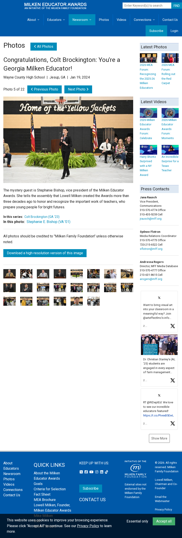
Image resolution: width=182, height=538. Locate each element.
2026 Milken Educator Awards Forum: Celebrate (147, 129)
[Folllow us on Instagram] (97, 472)
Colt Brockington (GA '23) (41, 217)
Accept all (164, 521)
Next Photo (77, 89)
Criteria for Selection (50, 489)
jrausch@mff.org (151, 218)
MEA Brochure (45, 500)
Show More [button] (159, 438)
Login (174, 31)
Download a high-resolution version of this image (45, 253)
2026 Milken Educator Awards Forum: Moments (169, 129)
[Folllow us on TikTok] (107, 472)
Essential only (137, 521)
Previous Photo (45, 89)
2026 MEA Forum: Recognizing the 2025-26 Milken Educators (148, 76)
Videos (121, 20)
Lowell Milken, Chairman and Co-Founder (166, 484)
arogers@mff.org (151, 279)
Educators (54, 20)
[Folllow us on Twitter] (81, 472)
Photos (104, 20)
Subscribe (156, 31)
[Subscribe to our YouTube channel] (92, 472)
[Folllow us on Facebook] (86, 472)
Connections (142, 20)
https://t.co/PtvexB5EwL (158, 415)
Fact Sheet (42, 494)
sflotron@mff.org (151, 248)
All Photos (44, 46)
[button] (159, 311)
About (31, 20)
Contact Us (170, 20)
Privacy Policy (163, 509)
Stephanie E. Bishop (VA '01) (48, 222)
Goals (38, 484)
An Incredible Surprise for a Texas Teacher (170, 163)
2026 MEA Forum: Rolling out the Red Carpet (168, 74)
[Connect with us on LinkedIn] (102, 472)
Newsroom (80, 20)
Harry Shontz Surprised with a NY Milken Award (148, 165)
